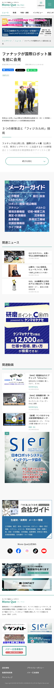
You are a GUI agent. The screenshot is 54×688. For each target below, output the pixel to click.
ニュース (5, 12)
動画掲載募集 (7, 672)
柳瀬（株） (32, 427)
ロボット (6, 75)
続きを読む (27, 161)
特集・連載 (24, 12)
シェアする (9, 70)
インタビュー (38, 12)
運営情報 (5, 668)
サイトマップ (7, 677)
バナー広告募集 (33, 672)
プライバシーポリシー (35, 668)
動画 (14, 12)
